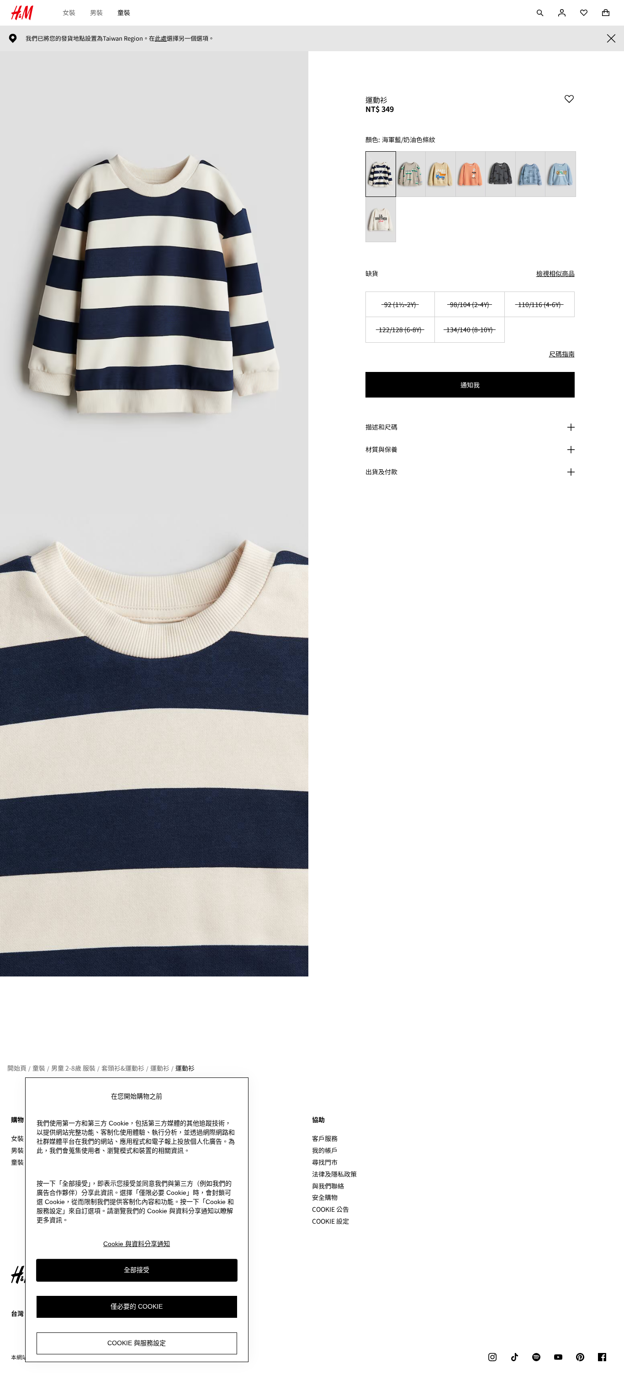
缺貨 (371, 273)
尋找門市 (325, 1162)
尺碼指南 (562, 353)
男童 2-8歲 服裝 (73, 1067)
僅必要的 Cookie (137, 1306)
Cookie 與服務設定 (136, 1343)
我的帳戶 (325, 1150)
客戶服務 (325, 1138)
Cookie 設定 (330, 1221)
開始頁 (16, 1067)
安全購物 (325, 1197)
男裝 (96, 12)
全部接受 (136, 1270)
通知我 (470, 384)
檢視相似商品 (555, 273)
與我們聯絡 (328, 1185)
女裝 (69, 12)
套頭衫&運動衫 (122, 1067)
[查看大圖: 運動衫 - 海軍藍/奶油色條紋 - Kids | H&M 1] (154, 282)
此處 (161, 38)
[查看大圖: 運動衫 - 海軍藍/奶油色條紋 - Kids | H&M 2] (154, 745)
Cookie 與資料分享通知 (136, 1243)
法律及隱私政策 (334, 1173)
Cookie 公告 (330, 1209)
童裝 (123, 12)
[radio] (380, 173)
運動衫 (159, 1067)
